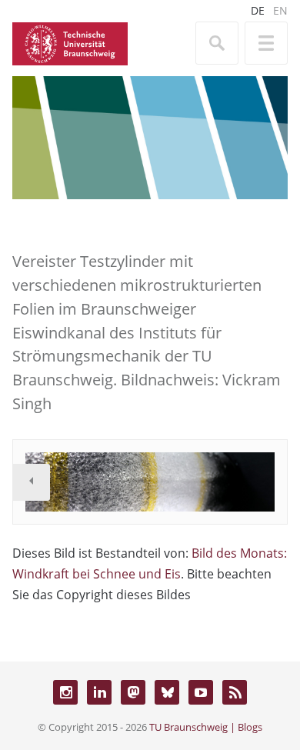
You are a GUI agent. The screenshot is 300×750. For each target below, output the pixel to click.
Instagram (65, 692)
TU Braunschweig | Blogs (205, 727)
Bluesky (167, 692)
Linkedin (99, 692)
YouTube (200, 692)
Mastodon (133, 692)
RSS (234, 692)
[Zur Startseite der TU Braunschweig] (70, 42)
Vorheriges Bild (31, 482)
